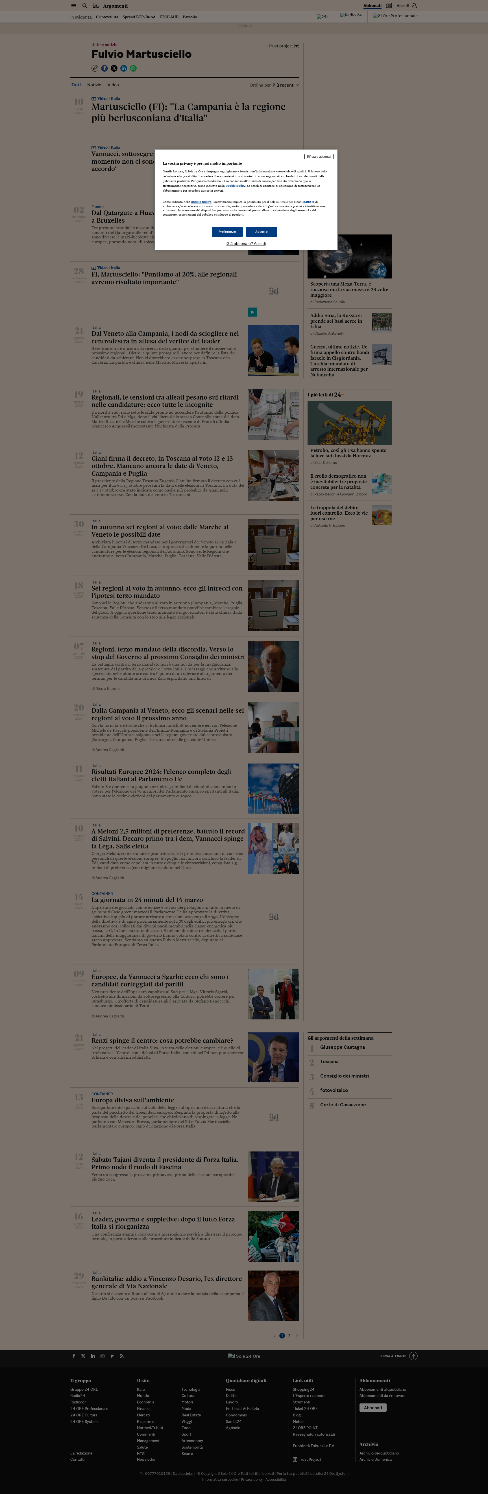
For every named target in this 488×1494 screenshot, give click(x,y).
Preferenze (227, 231)
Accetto (261, 231)
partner (308, 201)
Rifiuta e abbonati (319, 156)
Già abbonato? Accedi (246, 243)
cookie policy (235, 185)
